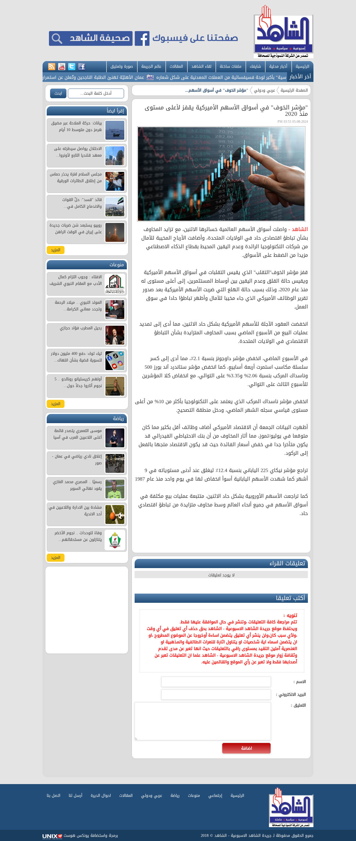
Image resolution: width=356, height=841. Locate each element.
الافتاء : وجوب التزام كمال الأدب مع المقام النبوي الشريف (76, 280)
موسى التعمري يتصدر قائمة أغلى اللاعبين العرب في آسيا (77, 434)
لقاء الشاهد (201, 66)
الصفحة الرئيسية (294, 90)
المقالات (176, 66)
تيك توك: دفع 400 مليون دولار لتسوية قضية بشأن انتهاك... (76, 357)
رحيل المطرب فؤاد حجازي (81, 328)
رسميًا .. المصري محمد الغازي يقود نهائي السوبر (77, 485)
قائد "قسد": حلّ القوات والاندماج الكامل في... (82, 203)
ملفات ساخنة (230, 66)
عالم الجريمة (151, 66)
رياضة (175, 795)
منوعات (194, 795)
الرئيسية (302, 66)
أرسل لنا (75, 795)
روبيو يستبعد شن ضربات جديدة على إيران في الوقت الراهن (76, 229)
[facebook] (81, 66)
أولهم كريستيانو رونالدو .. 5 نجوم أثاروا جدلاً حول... (78, 382)
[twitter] (71, 66)
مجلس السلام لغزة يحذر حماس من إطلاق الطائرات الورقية (76, 177)
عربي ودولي (264, 90)
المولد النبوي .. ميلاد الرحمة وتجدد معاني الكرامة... (78, 306)
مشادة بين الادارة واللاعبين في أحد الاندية (75, 511)
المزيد (55, 250)
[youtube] (61, 66)
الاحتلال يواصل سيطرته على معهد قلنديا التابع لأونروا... (78, 152)
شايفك (255, 66)
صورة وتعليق (121, 66)
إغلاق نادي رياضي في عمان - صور (77, 460)
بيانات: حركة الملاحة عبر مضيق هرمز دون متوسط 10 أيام (76, 126)
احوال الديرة (101, 795)
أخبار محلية (278, 66)
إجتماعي (215, 795)
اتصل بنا (53, 795)
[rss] (51, 66)
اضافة (246, 748)
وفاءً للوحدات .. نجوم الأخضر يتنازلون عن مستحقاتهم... (78, 536)
